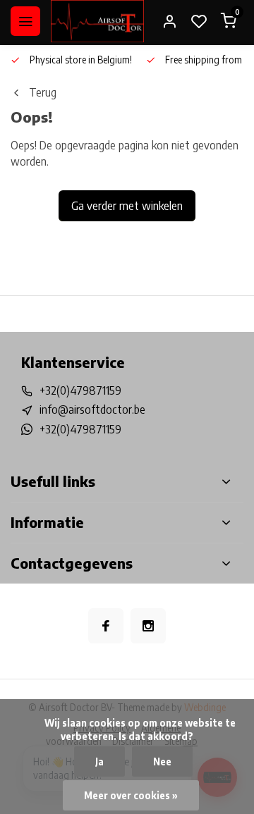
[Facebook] (105, 625)
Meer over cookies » (131, 795)
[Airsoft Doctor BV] (97, 21)
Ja (99, 761)
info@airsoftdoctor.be (92, 409)
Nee (162, 761)
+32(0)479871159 (80, 390)
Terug (42, 92)
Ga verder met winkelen (127, 206)
